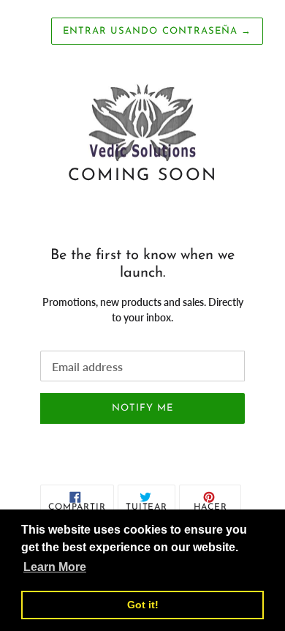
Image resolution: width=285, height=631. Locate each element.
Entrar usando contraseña (157, 31)
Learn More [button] (54, 567)
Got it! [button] (143, 605)
